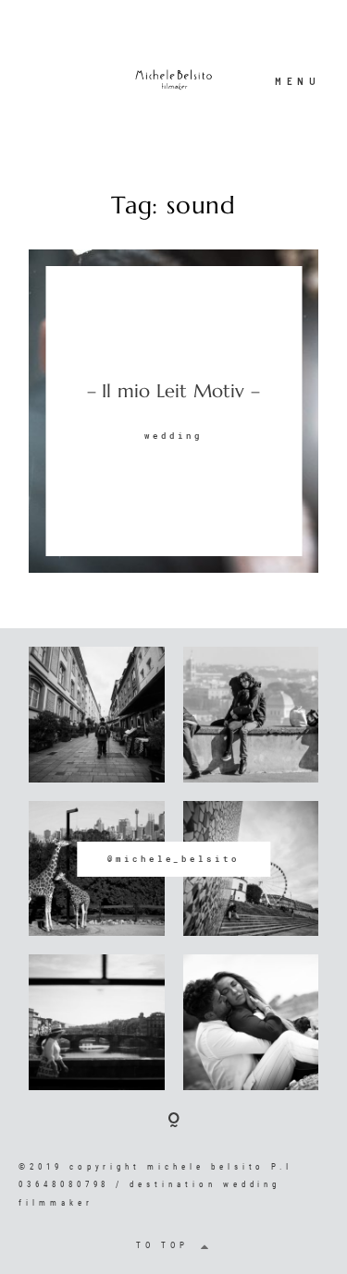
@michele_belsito (173, 859)
